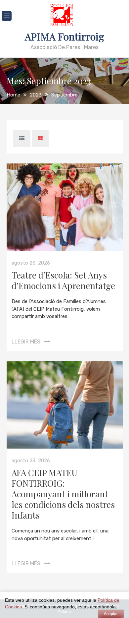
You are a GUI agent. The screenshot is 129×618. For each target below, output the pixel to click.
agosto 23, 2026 (31, 263)
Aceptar (111, 613)
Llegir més (26, 342)
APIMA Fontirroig (64, 36)
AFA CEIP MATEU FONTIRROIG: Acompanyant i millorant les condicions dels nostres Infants (63, 494)
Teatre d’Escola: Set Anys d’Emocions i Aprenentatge (63, 280)
